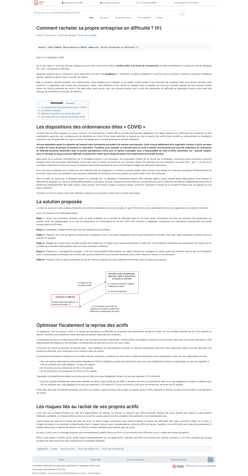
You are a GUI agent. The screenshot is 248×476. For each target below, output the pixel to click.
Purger (159, 17)
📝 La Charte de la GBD (146, 3)
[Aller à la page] (182, 12)
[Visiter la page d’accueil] (39, 3)
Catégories (42, 448)
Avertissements (94, 473)
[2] (157, 65)
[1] (137, 47)
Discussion (104, 17)
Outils (61, 459)
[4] (50, 188)
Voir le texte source (123, 17)
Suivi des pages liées (135, 459)
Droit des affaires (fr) (88, 448)
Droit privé (51, 35)
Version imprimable (179, 459)
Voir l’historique (144, 17)
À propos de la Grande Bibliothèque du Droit (67, 473)
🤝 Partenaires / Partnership (186, 3)
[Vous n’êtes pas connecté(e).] (201, 13)
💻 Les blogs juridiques (109, 3)
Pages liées (95, 459)
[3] (116, 74)
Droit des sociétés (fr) (113, 448)
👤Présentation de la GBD (72, 3)
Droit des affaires (67, 35)
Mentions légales (39, 473)
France (39, 35)
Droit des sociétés (87, 35)
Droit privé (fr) (68, 448)
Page (91, 17)
